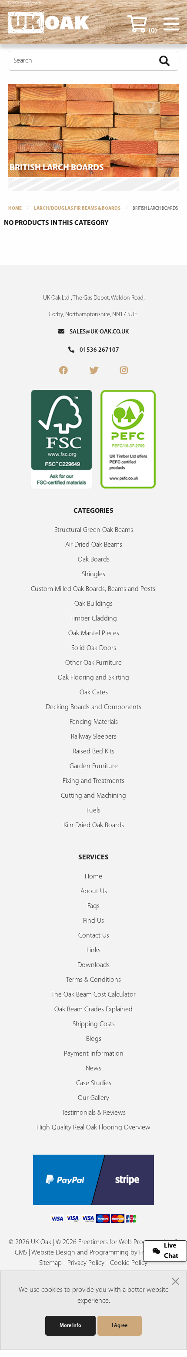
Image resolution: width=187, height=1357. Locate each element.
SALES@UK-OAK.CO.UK (96, 332)
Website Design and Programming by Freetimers (100, 1252)
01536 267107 (96, 350)
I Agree (119, 1325)
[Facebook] (63, 371)
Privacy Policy (85, 1263)
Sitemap (50, 1263)
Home (15, 208)
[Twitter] (94, 371)
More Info (70, 1325)
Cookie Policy (128, 1263)
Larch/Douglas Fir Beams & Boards (77, 208)
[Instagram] (124, 371)
